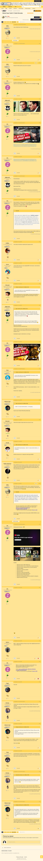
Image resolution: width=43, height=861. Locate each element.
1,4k (8, 280)
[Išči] (40, 6)
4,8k (8, 768)
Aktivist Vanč (7, 401)
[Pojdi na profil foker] (7, 377)
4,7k (8, 480)
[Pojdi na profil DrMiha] (7, 250)
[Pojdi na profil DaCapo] (7, 710)
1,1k (8, 658)
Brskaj (4, 6)
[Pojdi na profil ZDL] (7, 51)
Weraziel (7, 285)
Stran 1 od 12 (22, 832)
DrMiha (7, 243)
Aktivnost (10, 6)
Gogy (7, 752)
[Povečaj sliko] (27, 106)
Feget (7, 683)
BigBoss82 (7, 100)
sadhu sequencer (7, 463)
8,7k (8, 116)
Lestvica (33, 8)
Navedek (18, 37)
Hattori (7, 642)
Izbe (6, 8)
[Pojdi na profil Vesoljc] (7, 449)
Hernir (7, 264)
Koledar (10, 8)
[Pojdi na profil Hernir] (7, 272)
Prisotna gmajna (27, 8)
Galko (7, 25)
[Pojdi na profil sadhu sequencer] (7, 471)
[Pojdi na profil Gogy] (7, 759)
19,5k (8, 416)
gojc (16, 308)
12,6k (8, 38)
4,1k (8, 698)
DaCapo (7, 703)
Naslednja (14, 832)
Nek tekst (15, 8)
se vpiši (27, 837)
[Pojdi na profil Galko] (3, 17)
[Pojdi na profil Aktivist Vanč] (7, 408)
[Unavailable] (25, 144)
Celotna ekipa (21, 8)
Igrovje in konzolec (14, 17)
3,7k (8, 59)
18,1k (8, 302)
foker (7, 370)
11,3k (8, 720)
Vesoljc (7, 442)
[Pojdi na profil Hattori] (7, 649)
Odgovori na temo (36, 19)
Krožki (2, 8)
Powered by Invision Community (21, 859)
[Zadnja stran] (17, 22)
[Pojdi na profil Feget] (7, 689)
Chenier (17, 287)
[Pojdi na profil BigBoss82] (7, 108)
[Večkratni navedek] (15, 38)
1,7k (8, 386)
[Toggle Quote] (15, 210)
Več (15, 6)
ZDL (7, 45)
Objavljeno (18, 24)
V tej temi (35, 6)
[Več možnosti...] (39, 24)
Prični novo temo (26, 19)
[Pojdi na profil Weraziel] (7, 293)
